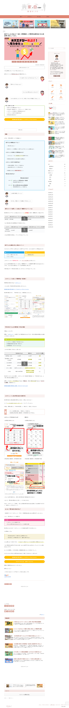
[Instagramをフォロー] (9, 611)
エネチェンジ (18, 282)
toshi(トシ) (56, 61)
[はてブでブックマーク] (24, 62)
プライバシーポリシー (45, 704)
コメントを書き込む (24, 694)
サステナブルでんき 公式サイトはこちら (24, 561)
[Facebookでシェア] (19, 62)
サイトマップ (58, 704)
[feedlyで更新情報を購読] (11, 611)
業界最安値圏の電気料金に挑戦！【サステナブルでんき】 (16, 385)
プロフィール (63, 704)
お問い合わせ (52, 704)
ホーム (40, 704)
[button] (34, 62)
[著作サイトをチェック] (5, 611)
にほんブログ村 (7, 576)
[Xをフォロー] (7, 611)
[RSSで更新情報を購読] (13, 611)
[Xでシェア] (14, 62)
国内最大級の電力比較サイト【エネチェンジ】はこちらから (24, 119)
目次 (19, 129)
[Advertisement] (24, 594)
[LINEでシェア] (29, 62)
